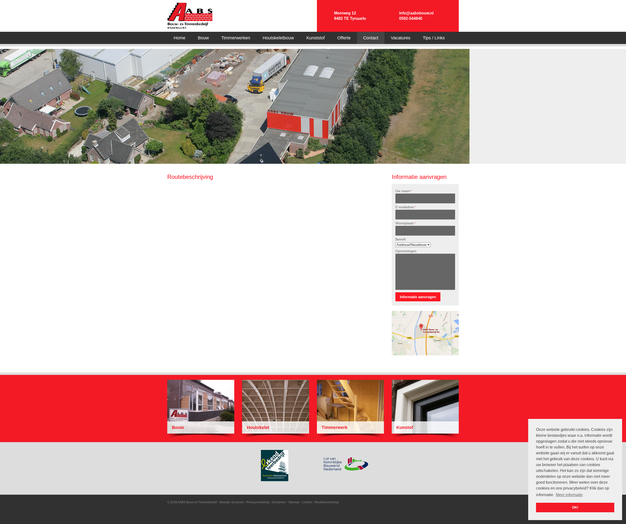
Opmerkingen (405, 251)
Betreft (400, 239)
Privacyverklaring (257, 502)
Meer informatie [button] (569, 495)
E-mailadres (405, 207)
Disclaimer (279, 502)
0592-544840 (410, 18)
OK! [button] (575, 507)
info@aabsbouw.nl (416, 13)
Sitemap (293, 502)
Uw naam (403, 191)
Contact (307, 502)
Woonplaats (405, 223)
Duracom (238, 502)
